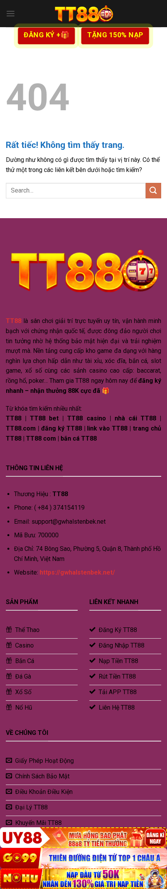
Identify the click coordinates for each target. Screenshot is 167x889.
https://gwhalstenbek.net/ (77, 572)
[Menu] (10, 13)
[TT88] (83, 13)
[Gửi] (153, 190)
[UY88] (83, 837)
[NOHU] (83, 878)
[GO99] (83, 858)
